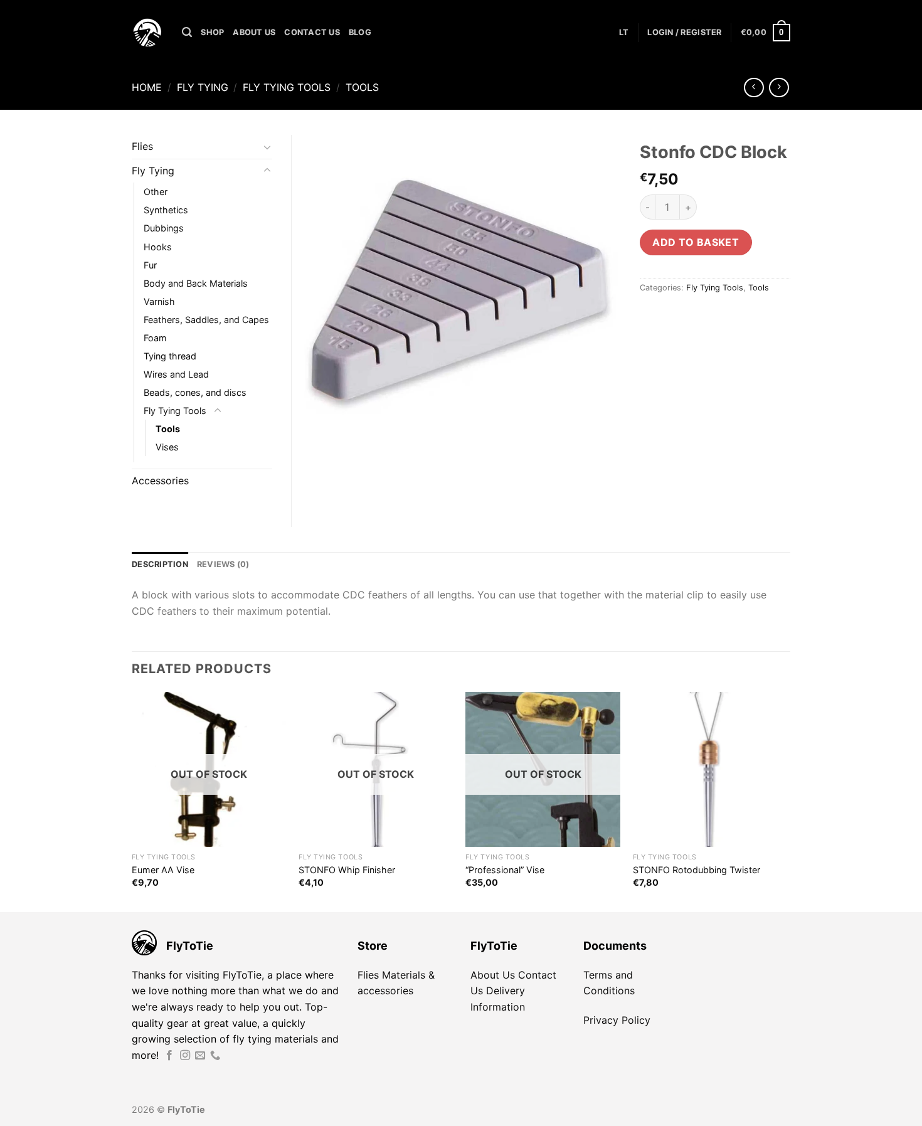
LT (624, 32)
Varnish (159, 301)
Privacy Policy (616, 1020)
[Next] (786, 801)
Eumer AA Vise (163, 869)
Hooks (158, 247)
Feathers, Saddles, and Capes (206, 319)
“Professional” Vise (504, 869)
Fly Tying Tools (287, 87)
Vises (167, 447)
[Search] (187, 32)
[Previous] (132, 801)
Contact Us (312, 32)
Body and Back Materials (196, 283)
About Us (254, 32)
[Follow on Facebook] (169, 1055)
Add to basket (695, 242)
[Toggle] (267, 146)
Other (155, 191)
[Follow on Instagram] (185, 1055)
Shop (212, 32)
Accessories (160, 480)
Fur (150, 265)
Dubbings (164, 228)
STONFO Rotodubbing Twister (696, 869)
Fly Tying (202, 87)
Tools (362, 87)
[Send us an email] (200, 1055)
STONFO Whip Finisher (347, 869)
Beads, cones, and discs (195, 392)
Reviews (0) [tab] (223, 564)
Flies (142, 146)
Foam (155, 337)
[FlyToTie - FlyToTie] (147, 32)
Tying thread (170, 356)
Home (147, 87)
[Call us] (215, 1055)
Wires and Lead (176, 374)
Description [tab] (160, 564)
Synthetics (166, 209)
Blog (360, 32)
